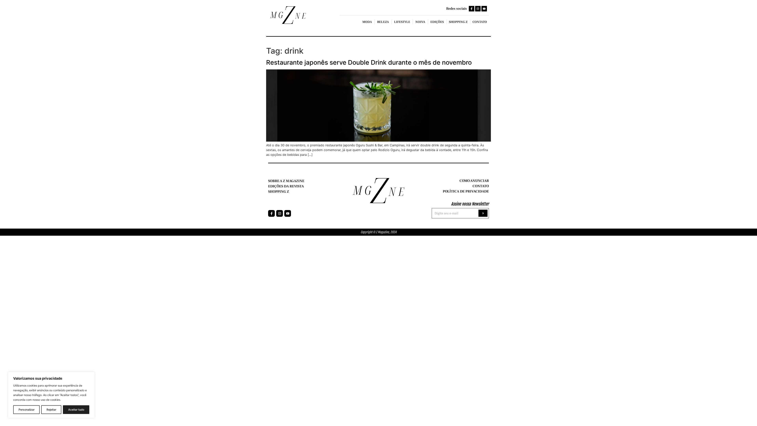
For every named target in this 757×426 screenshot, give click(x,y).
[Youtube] (484, 8)
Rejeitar (51, 409)
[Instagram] (478, 8)
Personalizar (26, 409)
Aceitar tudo (76, 409)
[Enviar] (483, 213)
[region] (51, 395)
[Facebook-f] (471, 8)
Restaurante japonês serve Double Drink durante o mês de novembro (369, 62)
